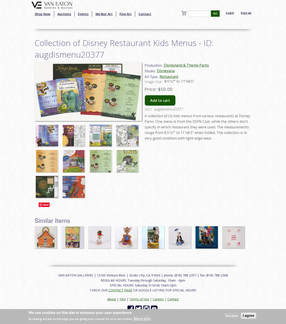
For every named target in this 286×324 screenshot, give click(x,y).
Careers (158, 299)
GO (215, 13)
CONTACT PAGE (120, 290)
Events (83, 14)
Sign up (246, 13)
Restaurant (169, 76)
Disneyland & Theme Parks (186, 65)
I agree (248, 316)
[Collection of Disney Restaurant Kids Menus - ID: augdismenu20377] (48, 133)
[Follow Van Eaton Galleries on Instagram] (147, 308)
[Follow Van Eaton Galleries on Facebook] (131, 308)
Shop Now (42, 14)
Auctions (64, 14)
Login (230, 13)
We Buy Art (104, 14)
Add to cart (160, 100)
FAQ (123, 299)
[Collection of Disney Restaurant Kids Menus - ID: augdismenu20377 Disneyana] (88, 91)
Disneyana (166, 70)
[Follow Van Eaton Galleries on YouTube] (155, 308)
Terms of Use (139, 299)
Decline (231, 315)
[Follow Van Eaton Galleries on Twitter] (139, 308)
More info (142, 318)
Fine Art (126, 14)
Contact (145, 14)
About (111, 299)
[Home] (52, 4)
